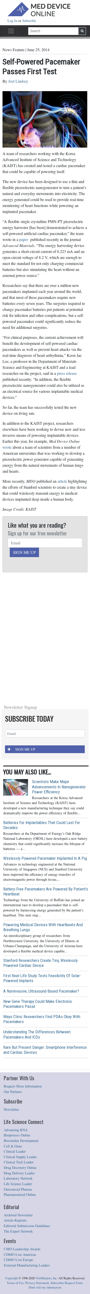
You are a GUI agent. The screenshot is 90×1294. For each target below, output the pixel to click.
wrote (7, 447)
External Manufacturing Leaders (27, 1144)
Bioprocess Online (17, 1014)
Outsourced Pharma (18, 1069)
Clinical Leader (15, 1031)
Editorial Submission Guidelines (27, 1105)
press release (67, 373)
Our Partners (13, 971)
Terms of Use (15, 1162)
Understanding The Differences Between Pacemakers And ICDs (36, 914)
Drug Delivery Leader (19, 1052)
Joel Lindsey (18, 81)
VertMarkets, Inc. (47, 1158)
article (62, 481)
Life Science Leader (18, 1063)
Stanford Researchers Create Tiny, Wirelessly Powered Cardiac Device (40, 843)
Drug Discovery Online (20, 1047)
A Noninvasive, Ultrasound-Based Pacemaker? (41, 870)
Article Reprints (15, 1099)
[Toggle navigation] (11, 31)
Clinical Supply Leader (20, 1036)
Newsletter (11, 989)
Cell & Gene (13, 1025)
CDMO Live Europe (18, 1139)
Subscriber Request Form (66, 1162)
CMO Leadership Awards (22, 1128)
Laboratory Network (18, 1058)
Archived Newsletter (18, 1094)
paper (23, 239)
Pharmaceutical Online (20, 1074)
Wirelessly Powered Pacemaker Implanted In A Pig (45, 737)
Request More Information (23, 965)
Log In (13, 20)
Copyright (11, 1158)
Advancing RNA (16, 1009)
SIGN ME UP (24, 552)
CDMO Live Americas (20, 1134)
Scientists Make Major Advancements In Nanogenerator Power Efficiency (59, 666)
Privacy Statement (37, 1162)
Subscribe (29, 20)
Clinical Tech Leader (19, 1041)
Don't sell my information (45, 1167)
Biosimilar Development (21, 1020)
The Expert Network (18, 1110)
